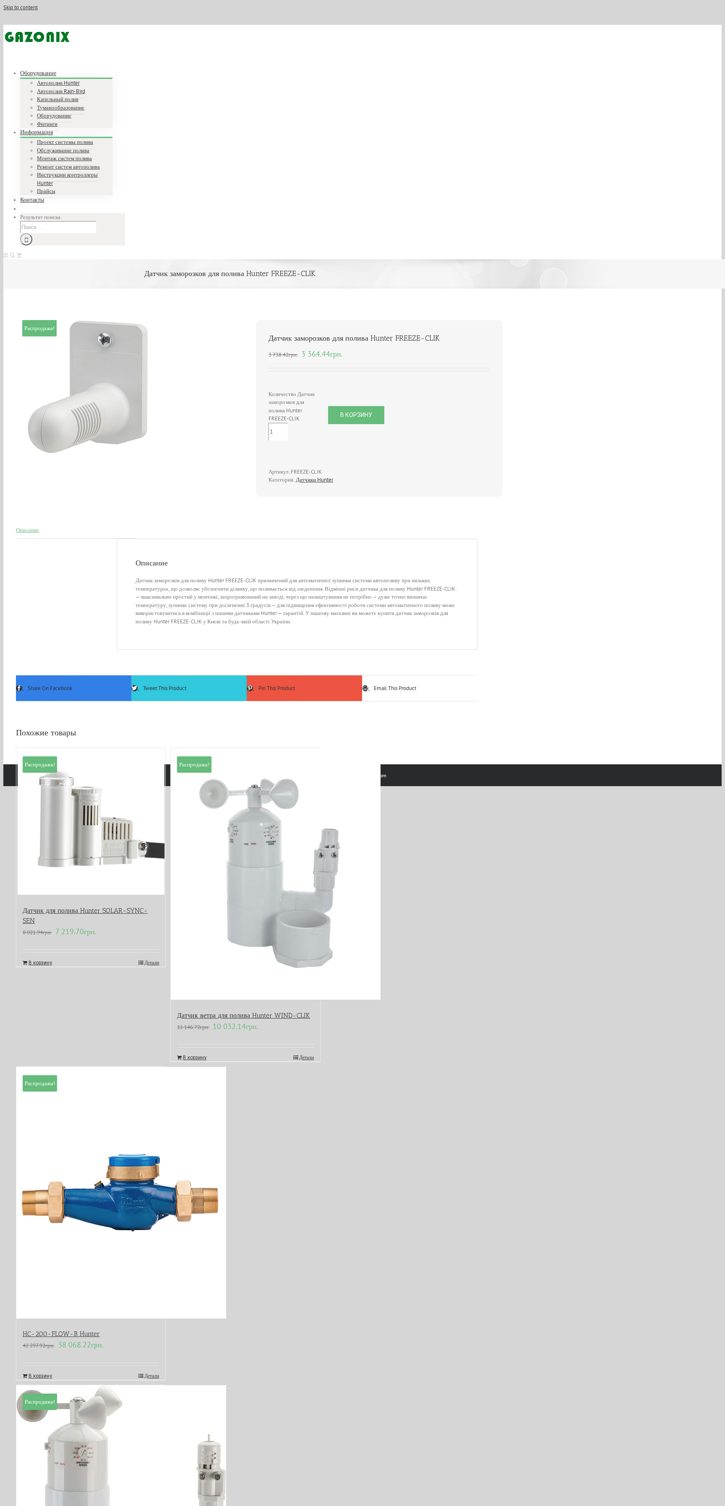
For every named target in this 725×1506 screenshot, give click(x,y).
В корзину (356, 415)
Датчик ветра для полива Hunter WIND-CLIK (243, 1015)
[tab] (76, 530)
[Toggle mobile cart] (18, 255)
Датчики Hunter (314, 479)
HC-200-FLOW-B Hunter (61, 1334)
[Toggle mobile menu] (6, 255)
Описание (27, 530)
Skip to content (20, 7)
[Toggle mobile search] (12, 255)
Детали (151, 962)
